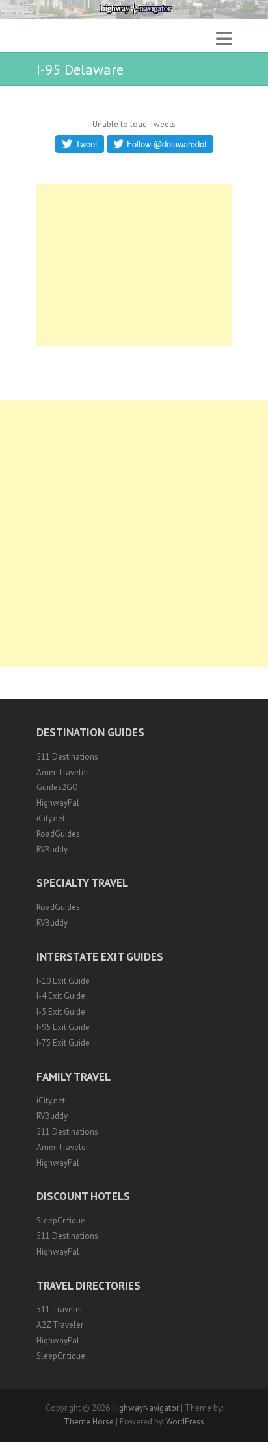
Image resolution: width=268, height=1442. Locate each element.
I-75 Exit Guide (63, 1042)
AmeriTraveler (62, 772)
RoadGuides (58, 833)
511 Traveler (59, 1309)
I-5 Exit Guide (60, 1011)
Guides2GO (57, 787)
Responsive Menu (224, 38)
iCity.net (50, 818)
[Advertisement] (134, 265)
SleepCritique (60, 1220)
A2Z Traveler (59, 1324)
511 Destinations (67, 756)
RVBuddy (52, 849)
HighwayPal (57, 802)
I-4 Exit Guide (60, 996)
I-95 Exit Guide (63, 1027)
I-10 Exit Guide (63, 981)
